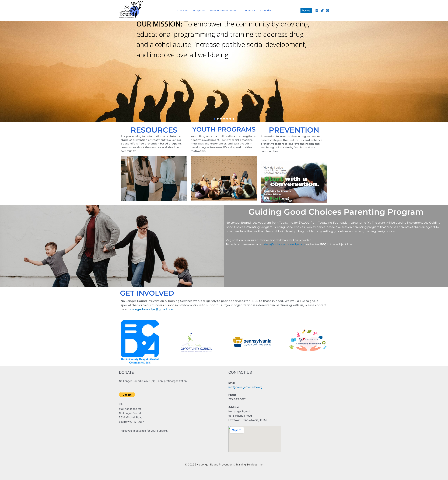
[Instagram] (327, 10)
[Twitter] (322, 10)
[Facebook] (316, 10)
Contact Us (248, 10)
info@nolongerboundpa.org (245, 387)
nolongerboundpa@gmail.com (151, 309)
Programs (199, 10)
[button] (306, 10)
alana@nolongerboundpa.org (284, 244)
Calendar (265, 10)
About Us (182, 10)
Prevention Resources (223, 10)
